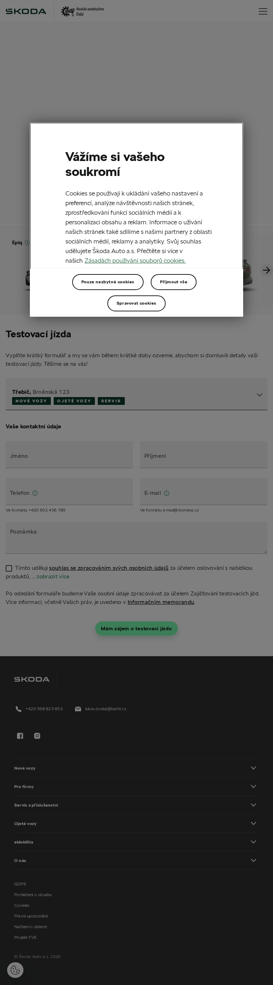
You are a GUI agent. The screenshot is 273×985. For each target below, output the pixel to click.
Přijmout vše (173, 281)
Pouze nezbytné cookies (107, 281)
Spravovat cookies (136, 303)
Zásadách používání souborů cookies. (135, 260)
